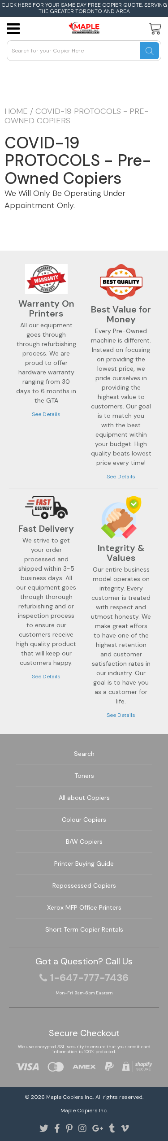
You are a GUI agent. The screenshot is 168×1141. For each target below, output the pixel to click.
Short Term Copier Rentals (84, 929)
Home (16, 111)
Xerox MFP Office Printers (84, 907)
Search (84, 754)
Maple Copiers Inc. (69, 1097)
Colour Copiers (84, 820)
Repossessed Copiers (84, 885)
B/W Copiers (84, 841)
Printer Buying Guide (84, 863)
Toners (84, 776)
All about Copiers (84, 798)
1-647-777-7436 (89, 977)
